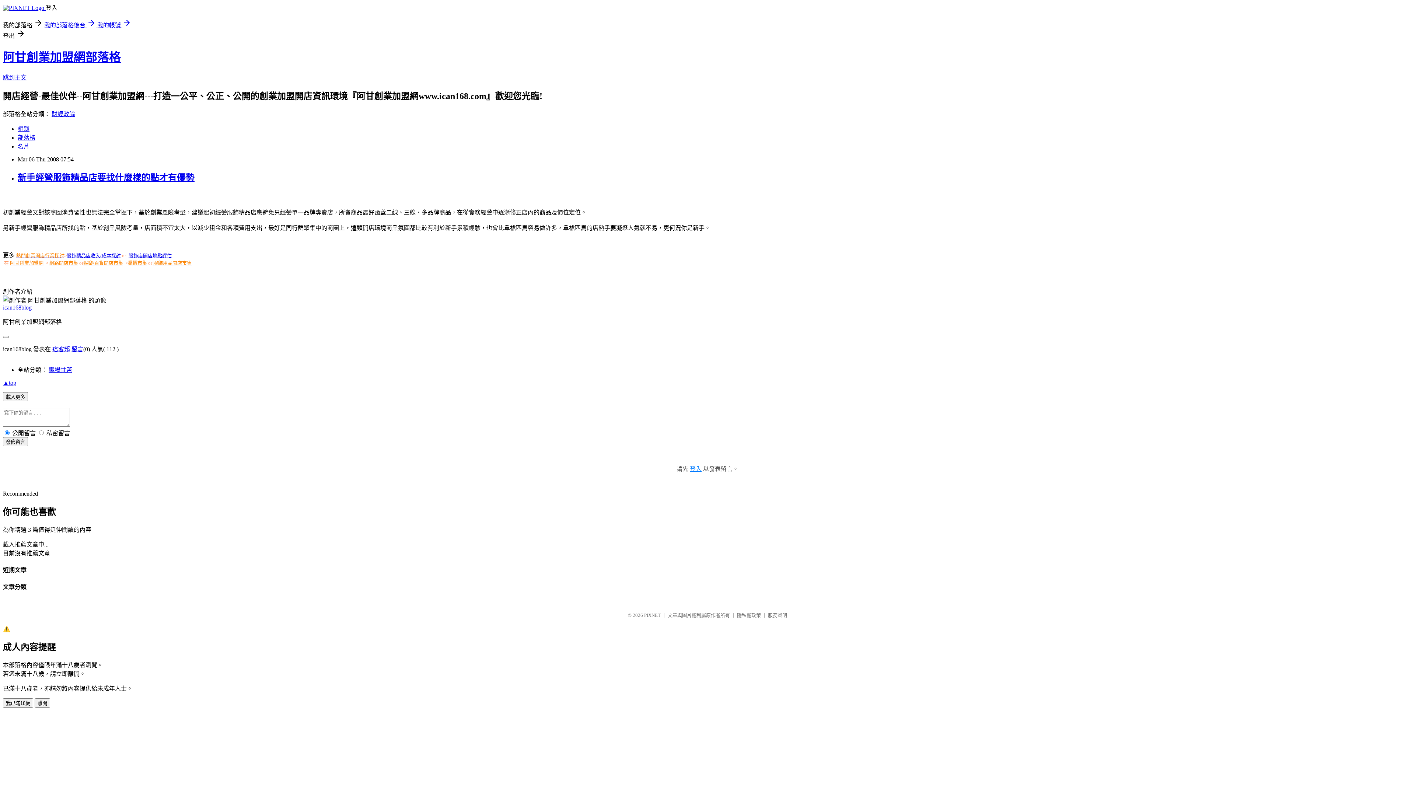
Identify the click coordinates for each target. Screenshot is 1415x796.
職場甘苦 (60, 370)
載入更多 (15, 397)
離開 (42, 703)
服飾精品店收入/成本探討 (94, 255)
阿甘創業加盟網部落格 (62, 57)
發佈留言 (15, 442)
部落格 (26, 138)
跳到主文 (15, 77)
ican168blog (17, 307)
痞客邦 (61, 349)
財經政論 (63, 114)
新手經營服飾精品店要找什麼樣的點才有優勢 (106, 177)
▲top (9, 383)
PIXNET (652, 615)
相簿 (23, 129)
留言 (77, 349)
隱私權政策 (749, 615)
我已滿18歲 (18, 703)
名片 (23, 146)
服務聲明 (777, 615)
